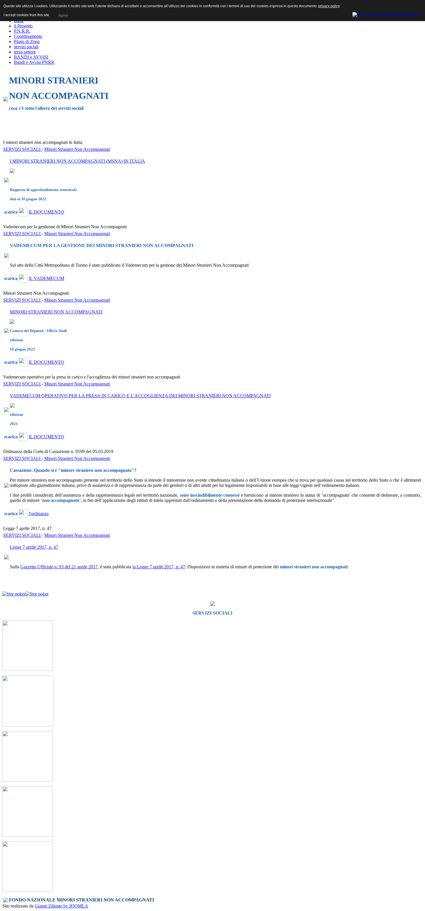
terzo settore (25, 51)
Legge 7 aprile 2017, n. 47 (34, 547)
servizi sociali (26, 46)
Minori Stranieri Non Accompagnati (77, 149)
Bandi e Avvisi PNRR (34, 62)
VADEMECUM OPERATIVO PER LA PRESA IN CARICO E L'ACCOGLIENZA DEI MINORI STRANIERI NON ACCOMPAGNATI (140, 395)
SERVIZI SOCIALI (22, 149)
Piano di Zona (27, 41)
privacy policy (328, 6)
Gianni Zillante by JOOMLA (61, 905)
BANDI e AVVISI (31, 57)
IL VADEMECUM (46, 278)
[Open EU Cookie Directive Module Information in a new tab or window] (386, 14)
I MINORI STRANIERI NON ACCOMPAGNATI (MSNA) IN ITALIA (77, 161)
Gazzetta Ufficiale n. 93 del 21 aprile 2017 (59, 566)
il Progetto (23, 25)
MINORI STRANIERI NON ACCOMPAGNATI (56, 311)
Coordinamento (28, 36)
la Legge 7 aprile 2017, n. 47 (158, 566)
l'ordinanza (39, 513)
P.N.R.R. (22, 31)
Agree (63, 15)
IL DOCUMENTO (46, 211)
